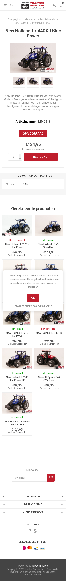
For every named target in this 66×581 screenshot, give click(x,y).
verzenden (38, 149)
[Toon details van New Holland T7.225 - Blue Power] (17, 226)
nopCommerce (40, 565)
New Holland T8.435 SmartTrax (49, 246)
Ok (33, 297)
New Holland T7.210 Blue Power (17, 334)
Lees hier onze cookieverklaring (33, 306)
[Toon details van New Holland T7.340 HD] (49, 314)
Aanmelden (51, 478)
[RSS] (36, 531)
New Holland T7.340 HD (49, 332)
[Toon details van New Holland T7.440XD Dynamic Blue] (17, 403)
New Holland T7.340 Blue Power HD (17, 379)
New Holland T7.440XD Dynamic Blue (17, 423)
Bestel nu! (40, 156)
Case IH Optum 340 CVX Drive (49, 379)
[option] (19, 81)
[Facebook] (29, 531)
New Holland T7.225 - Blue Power (17, 246)
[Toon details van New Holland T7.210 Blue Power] (17, 314)
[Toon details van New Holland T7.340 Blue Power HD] (17, 358)
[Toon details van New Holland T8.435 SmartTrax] (49, 226)
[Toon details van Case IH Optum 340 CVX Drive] (49, 358)
